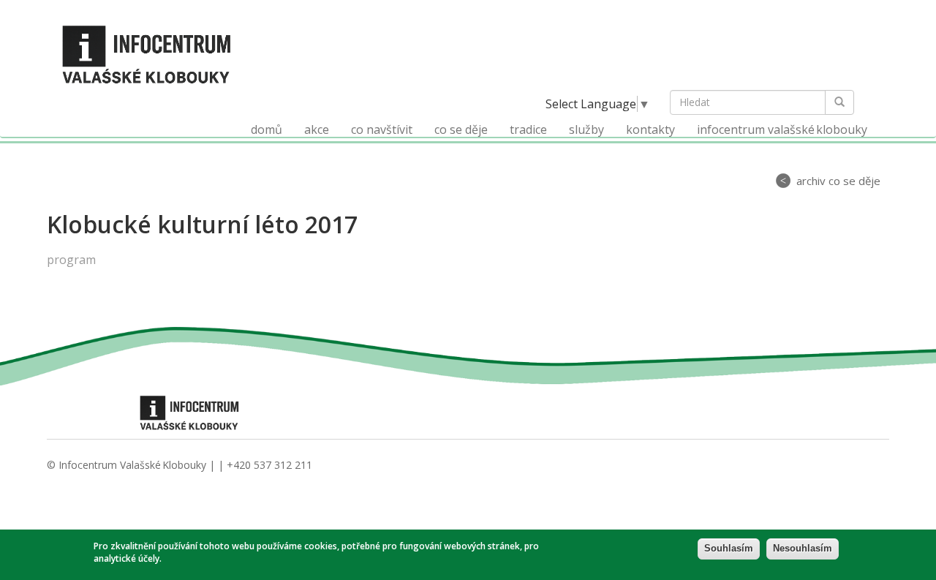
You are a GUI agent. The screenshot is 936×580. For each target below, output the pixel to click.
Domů (266, 129)
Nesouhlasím (802, 548)
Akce (316, 129)
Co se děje (461, 129)
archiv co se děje (838, 180)
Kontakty (650, 129)
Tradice (528, 129)
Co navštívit (381, 129)
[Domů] (152, 53)
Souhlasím (728, 548)
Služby (586, 129)
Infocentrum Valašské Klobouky (782, 129)
